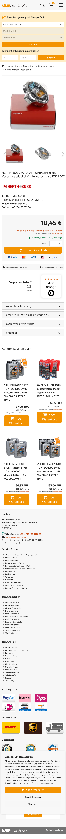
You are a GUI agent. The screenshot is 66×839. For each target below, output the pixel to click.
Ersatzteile (14, 65)
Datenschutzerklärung (14, 563)
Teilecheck (9, 577)
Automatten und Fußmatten (17, 650)
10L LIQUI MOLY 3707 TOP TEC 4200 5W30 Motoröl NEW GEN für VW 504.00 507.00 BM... (16, 392)
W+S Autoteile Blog (13, 582)
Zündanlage (10, 681)
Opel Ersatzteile (12, 619)
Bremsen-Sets (11, 656)
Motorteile (29, 65)
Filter (7, 658)
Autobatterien (11, 647)
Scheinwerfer (10, 675)
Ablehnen (33, 803)
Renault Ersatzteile (13, 625)
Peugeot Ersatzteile (13, 622)
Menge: (45, 243)
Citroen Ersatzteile (13, 608)
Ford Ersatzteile (12, 613)
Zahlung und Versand (14, 585)
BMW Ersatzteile (12, 605)
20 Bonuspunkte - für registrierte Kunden (39, 230)
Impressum (10, 571)
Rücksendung (10, 574)
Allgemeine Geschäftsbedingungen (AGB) (22, 555)
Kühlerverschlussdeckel (18, 69)
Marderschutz (11, 664)
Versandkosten (56, 233)
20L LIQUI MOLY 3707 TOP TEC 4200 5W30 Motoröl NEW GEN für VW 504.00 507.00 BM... (49, 471)
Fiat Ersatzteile (11, 611)
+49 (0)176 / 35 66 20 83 (30, 534)
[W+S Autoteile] (14, 4)
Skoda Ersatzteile (12, 627)
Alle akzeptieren (34, 789)
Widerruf (9, 580)
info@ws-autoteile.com (16, 537)
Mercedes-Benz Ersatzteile (16, 616)
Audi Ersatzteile (12, 602)
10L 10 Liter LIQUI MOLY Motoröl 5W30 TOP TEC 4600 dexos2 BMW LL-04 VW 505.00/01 (16, 471)
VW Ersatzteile (11, 633)
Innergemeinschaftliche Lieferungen (20, 568)
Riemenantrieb (11, 669)
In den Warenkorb (36, 250)
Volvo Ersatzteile (12, 630)
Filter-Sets (9, 661)
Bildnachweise (11, 557)
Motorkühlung (46, 65)
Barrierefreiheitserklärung (16, 588)
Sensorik (8, 678)
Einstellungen (33, 796)
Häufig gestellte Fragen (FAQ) (17, 566)
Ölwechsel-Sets (11, 667)
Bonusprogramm (12, 560)
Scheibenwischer (12, 672)
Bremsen (9, 653)
